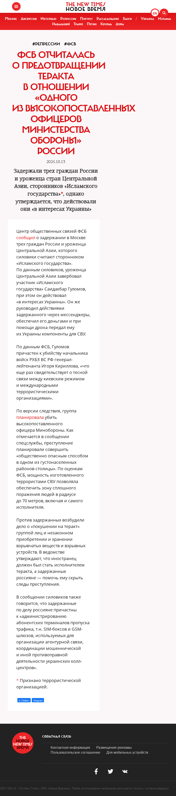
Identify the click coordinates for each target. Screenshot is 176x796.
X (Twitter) (24, 700)
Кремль (106, 24)
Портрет (86, 18)
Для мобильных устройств (127, 752)
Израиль (164, 18)
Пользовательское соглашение (75, 752)
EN (155, 13)
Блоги (127, 18)
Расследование (108, 18)
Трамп (78, 24)
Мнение (11, 18)
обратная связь (56, 736)
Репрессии (68, 18)
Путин (92, 24)
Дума (120, 24)
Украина (147, 18)
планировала (30, 417)
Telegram (38, 700)
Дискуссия (29, 18)
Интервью (48, 18)
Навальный (61, 24)
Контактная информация (70, 747)
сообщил (25, 237)
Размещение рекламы (114, 747)
